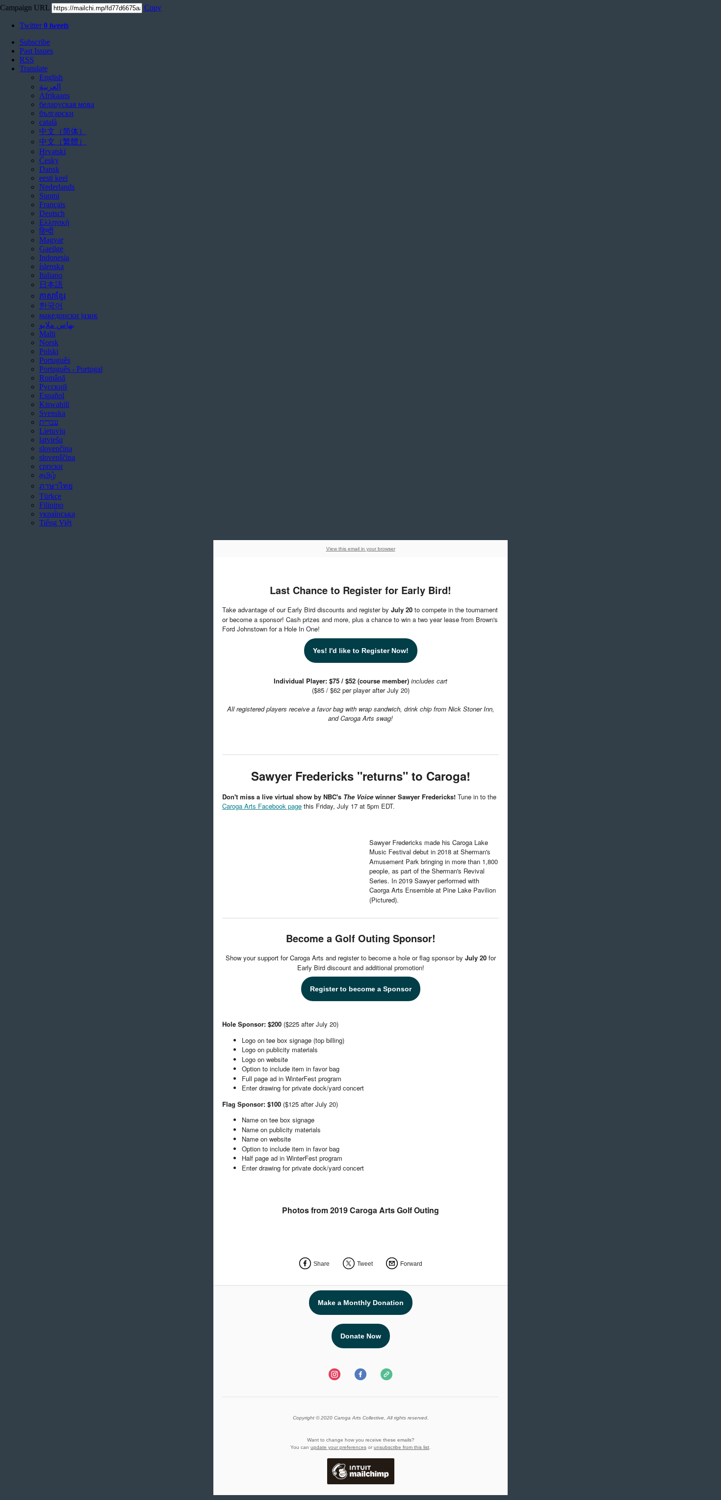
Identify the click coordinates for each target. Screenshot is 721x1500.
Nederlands (57, 187)
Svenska (52, 413)
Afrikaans (54, 95)
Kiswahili (54, 404)
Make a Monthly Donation (361, 1302)
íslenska (51, 266)
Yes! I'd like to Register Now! (361, 650)
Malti (47, 333)
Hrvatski (52, 151)
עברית (48, 422)
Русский (53, 386)
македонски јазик (68, 315)
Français (52, 204)
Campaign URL (25, 7)
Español (51, 395)
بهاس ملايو (56, 325)
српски (51, 466)
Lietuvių (52, 431)
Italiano (50, 275)
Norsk (48, 342)
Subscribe (35, 42)
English (51, 77)
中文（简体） (62, 131)
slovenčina (55, 448)
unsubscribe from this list (401, 1447)
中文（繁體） (62, 141)
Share (321, 1263)
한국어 (51, 305)
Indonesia (54, 257)
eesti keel (53, 178)
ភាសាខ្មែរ (52, 296)
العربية (50, 86)
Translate (34, 68)
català (48, 122)
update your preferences (338, 1447)
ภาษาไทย (56, 486)
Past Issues (36, 51)
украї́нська (57, 514)
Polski (48, 351)
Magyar (51, 240)
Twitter (44, 25)
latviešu (51, 440)
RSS (27, 59)
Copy (152, 7)
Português (54, 360)
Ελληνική (54, 222)
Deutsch (52, 213)
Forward (411, 1263)
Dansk (49, 169)
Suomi (49, 195)
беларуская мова (66, 104)
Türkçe (50, 496)
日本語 (51, 284)
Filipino (51, 505)
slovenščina (57, 457)
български (56, 113)
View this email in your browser (360, 548)
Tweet (365, 1263)
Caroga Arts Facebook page (262, 806)
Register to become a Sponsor (361, 988)
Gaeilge (51, 249)
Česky (49, 160)
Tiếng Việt (55, 522)
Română (52, 378)
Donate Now (360, 1336)
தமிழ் (47, 475)
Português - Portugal (71, 369)
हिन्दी (46, 231)
